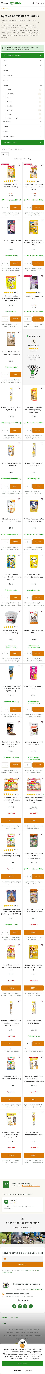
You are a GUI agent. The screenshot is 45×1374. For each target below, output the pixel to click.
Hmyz (24, 114)
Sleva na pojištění (25, 1336)
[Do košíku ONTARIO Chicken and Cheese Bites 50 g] (38, 765)
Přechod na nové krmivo (16, 1332)
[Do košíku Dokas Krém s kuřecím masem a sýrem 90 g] (15, 374)
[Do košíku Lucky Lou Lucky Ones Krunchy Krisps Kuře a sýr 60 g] (15, 765)
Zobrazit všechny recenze (31, 1186)
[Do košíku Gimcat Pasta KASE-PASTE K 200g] (38, 1043)
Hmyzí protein (24, 118)
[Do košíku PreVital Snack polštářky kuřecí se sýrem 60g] (38, 541)
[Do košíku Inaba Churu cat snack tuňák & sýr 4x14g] (15, 207)
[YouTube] (25, 1306)
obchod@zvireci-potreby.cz (17, 1294)
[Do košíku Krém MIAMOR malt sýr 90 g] (38, 319)
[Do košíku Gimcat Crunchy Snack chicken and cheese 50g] (15, 541)
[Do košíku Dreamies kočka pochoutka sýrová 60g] (38, 597)
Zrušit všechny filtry (23, 159)
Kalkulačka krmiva (32, 1329)
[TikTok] (31, 1306)
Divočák (24, 106)
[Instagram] (20, 1306)
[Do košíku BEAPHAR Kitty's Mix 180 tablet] (38, 653)
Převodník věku (32, 1332)
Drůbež (24, 110)
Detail (11, 821)
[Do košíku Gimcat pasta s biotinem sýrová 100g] (15, 430)
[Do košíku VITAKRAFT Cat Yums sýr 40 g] (38, 709)
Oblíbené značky (18, 1329)
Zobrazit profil (21, 1228)
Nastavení (29, 1370)
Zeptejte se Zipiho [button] (34, 1289)
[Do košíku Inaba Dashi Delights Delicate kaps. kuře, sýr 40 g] (38, 263)
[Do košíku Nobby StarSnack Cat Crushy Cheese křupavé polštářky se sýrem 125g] (15, 932)
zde (28, 1359)
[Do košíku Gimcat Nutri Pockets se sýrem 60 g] (15, 486)
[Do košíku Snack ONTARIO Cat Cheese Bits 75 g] (15, 653)
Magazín (19, 1339)
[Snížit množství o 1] (2, 207)
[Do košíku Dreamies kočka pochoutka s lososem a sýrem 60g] (15, 597)
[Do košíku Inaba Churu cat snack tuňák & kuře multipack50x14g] (38, 876)
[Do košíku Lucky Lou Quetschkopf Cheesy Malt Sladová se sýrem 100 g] (15, 709)
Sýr (3, 154)
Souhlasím (24, 1364)
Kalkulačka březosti (10, 1336)
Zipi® (8, 1329)
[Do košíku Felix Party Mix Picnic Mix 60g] (15, 263)
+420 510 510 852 (13, 1296)
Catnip (24, 102)
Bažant (24, 90)
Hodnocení (38, 1336)
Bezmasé (24, 94)
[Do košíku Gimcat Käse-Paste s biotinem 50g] (38, 486)
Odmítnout (17, 1370)
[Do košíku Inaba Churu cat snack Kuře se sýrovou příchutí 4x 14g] (38, 207)
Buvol (24, 98)
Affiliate (26, 1339)
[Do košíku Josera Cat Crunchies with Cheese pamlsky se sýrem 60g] (38, 430)
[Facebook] (14, 1306)
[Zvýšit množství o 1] (7, 207)
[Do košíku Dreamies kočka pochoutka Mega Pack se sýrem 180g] (15, 319)
